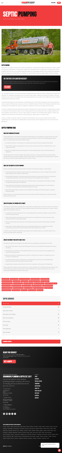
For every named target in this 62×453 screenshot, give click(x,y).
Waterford (21, 438)
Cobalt (43, 426)
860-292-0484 (53, 2)
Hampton (26, 430)
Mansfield (10, 432)
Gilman (54, 428)
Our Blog (37, 393)
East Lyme (27, 428)
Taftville (49, 436)
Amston (4, 426)
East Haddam (10, 428)
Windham (35, 438)
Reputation (37, 386)
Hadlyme (21, 430)
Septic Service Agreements (8, 317)
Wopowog (44, 438)
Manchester (5, 432)
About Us (37, 388)
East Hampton (16, 428)
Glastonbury (5, 430)
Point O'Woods (44, 434)
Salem (13, 436)
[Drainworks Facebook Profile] (10, 414)
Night (7, 446)
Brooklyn (31, 426)
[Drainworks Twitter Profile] (12, 414)
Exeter (48, 428)
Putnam (4, 436)
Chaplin (40, 426)
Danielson (5, 428)
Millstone (20, 432)
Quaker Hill (9, 436)
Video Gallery (38, 391)
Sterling (41, 436)
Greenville (10, 430)
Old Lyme (30, 434)
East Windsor (32, 428)
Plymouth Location (7, 388)
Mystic (31, 432)
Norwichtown (17, 434)
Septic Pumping (6, 303)
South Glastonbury (25, 436)
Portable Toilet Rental (7, 307)
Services (37, 379)
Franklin (51, 428)
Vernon (12, 438)
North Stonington (48, 432)
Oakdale (22, 434)
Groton (18, 430)
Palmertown (34, 434)
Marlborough (15, 432)
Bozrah (27, 426)
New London (35, 432)
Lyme (55, 430)
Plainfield (39, 434)
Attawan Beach (17, 426)
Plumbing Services (7, 341)
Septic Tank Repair (6, 332)
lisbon (52, 430)
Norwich (12, 434)
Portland (53, 434)
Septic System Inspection (8, 310)
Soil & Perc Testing (6, 321)
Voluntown (16, 438)
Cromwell (55, 426)
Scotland (16, 436)
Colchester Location (7, 397)
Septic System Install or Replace (9, 314)
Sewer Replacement (7, 328)
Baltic (22, 426)
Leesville (48, 430)
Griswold (14, 430)
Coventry (51, 426)
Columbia (47, 426)
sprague (37, 436)
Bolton (24, 426)
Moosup (27, 432)
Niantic (40, 432)
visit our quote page (8, 356)
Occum (25, 434)
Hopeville (33, 430)
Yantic (48, 438)
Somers (19, 436)
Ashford (11, 426)
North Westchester (6, 434)
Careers (37, 395)
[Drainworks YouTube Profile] (7, 414)
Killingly (37, 430)
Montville (24, 432)
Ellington (41, 428)
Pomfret (49, 434)
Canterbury (36, 426)
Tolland (4, 438)
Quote (59, 2)
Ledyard (45, 430)
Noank (43, 432)
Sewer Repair (5, 325)
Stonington (46, 436)
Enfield (44, 428)
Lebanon (41, 430)
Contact (37, 398)
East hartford (22, 428)
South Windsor (33, 436)
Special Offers (38, 381)
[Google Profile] (4, 414)
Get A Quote (7, 87)
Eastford (37, 428)
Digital (10, 446)
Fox (8, 446)
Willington (30, 438)
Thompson (54, 436)
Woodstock (39, 438)
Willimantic (25, 438)
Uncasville (8, 438)
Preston (56, 434)
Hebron (29, 430)
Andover (8, 426)
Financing (37, 383)
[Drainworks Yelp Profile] (15, 414)
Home (36, 376)
